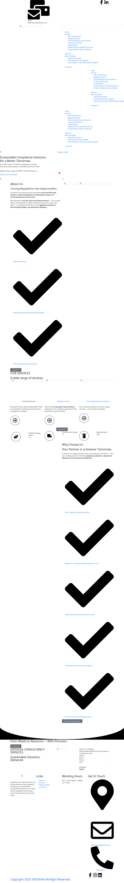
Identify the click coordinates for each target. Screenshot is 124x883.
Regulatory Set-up (74, 118)
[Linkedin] (100, 875)
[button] (59, 173)
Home (67, 32)
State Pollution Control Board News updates (83, 142)
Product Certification (75, 122)
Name (82, 756)
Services (68, 34)
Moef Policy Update (74, 137)
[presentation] (2, 174)
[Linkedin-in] (106, 2)
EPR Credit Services (74, 116)
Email (81, 758)
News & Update (70, 56)
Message (83, 767)
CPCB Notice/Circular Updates (78, 140)
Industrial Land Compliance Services (80, 127)
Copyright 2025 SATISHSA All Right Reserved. (40, 879)
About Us (68, 54)
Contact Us (68, 67)
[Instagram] (95, 875)
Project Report (73, 124)
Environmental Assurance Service (79, 120)
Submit (81, 769)
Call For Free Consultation (9, 175)
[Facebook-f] (101, 2)
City (81, 762)
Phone (82, 760)
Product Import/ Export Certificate (79, 129)
